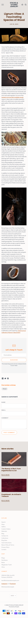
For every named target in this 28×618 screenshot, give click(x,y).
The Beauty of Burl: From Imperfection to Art (11, 470)
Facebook (13, 583)
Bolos (3, 562)
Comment (5, 418)
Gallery (3, 526)
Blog (2, 533)
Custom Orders (5, 529)
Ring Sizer (4, 540)
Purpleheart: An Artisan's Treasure (11, 495)
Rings (3, 558)
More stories (7, 448)
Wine (3, 567)
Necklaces (4, 560)
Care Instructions (6, 542)
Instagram (4, 583)
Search (3, 522)
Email (3, 410)
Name (3, 402)
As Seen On (4, 536)
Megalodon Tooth (6, 564)
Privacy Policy (5, 547)
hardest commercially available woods (12, 97)
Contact (3, 549)
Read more (5, 475)
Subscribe (14, 360)
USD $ (12, 595)
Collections (4, 538)
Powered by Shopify (14, 606)
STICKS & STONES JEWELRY (14, 4)
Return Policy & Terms (7, 545)
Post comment (9, 432)
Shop (2, 524)
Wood (4, 389)
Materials (4, 531)
